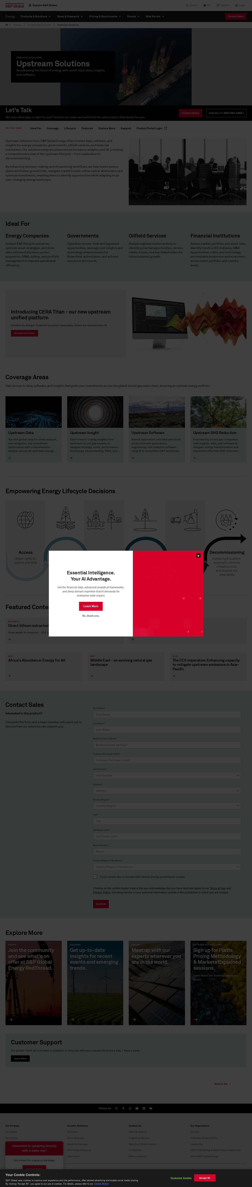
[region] (126, 1178)
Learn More (90, 606)
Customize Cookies (181, 1177)
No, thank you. (90, 615)
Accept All (204, 1177)
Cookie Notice (101, 1183)
